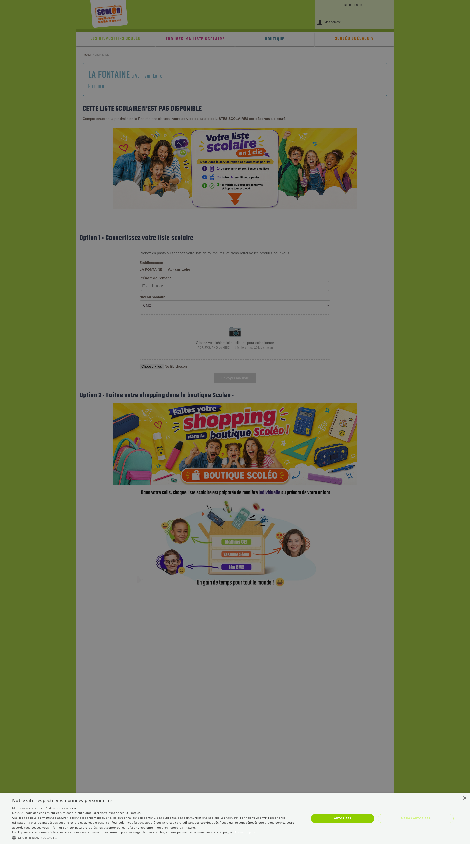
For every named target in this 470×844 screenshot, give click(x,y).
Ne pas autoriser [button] (415, 818)
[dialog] (235, 818)
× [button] (464, 798)
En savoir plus (245, 832)
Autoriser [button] (343, 818)
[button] (156, 837)
